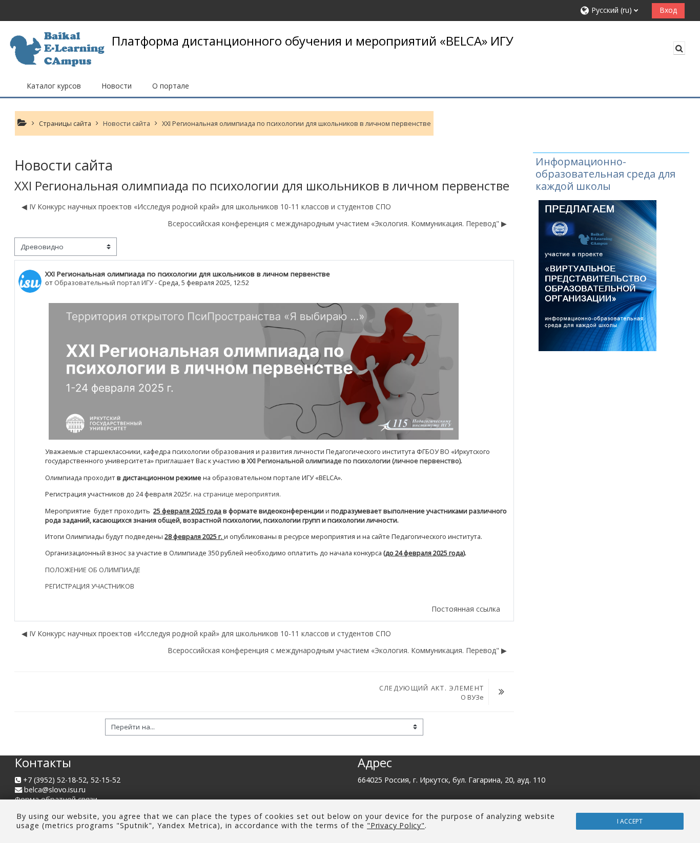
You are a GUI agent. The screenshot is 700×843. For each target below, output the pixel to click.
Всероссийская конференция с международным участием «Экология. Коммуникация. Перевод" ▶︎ (337, 223)
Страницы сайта (65, 123)
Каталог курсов (54, 86)
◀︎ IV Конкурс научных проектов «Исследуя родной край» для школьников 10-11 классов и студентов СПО (206, 206)
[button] (612, 10)
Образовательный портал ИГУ (103, 282)
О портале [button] (170, 86)
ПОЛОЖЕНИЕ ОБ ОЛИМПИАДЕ (92, 569)
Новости (116, 86)
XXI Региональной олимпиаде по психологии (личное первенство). (354, 460)
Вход (668, 10)
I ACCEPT (630, 821)
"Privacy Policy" (396, 825)
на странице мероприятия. (237, 494)
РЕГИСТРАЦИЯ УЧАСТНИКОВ (89, 586)
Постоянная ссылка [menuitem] (465, 609)
